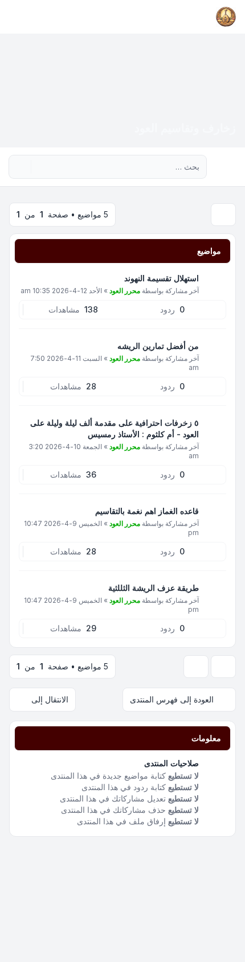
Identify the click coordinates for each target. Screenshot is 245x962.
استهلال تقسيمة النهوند (161, 278)
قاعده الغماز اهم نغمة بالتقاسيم (147, 511)
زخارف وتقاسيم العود (185, 128)
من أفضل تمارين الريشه (158, 346)
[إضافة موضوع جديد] (223, 214)
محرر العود (124, 290)
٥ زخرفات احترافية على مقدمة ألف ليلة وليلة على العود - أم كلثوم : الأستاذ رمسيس (114, 428)
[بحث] (41, 166)
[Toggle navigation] (13, 17)
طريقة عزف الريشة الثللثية (153, 588)
